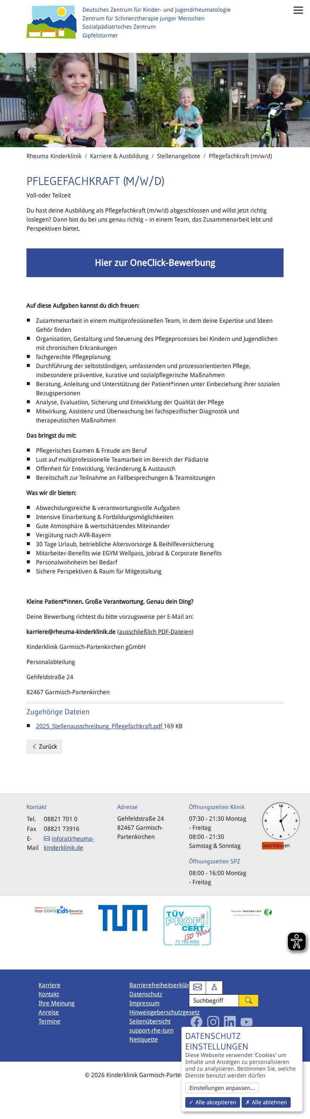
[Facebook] (196, 1022)
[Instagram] (213, 1022)
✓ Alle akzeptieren (212, 1102)
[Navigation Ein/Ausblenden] (298, 10)
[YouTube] (246, 1022)
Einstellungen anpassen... (222, 1088)
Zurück (47, 746)
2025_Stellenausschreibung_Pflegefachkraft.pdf (100, 726)
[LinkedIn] (229, 1022)
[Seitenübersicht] (214, 988)
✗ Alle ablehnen (266, 1102)
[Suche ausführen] (248, 1000)
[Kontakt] (197, 988)
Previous (21, 932)
